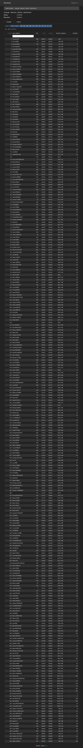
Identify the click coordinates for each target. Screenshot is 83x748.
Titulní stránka (9, 8)
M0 (21, 26)
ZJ (47, 26)
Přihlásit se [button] (74, 3)
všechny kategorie (15, 26)
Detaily (19, 22)
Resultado (7, 3)
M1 (24, 26)
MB (30, 26)
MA (27, 26)
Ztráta (50, 33)
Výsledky (8, 22)
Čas (44, 33)
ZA (45, 26)
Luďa (45, 745)
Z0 (42, 26)
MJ (39, 26)
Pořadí (9, 33)
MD (36, 26)
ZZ (50, 26)
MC (33, 26)
